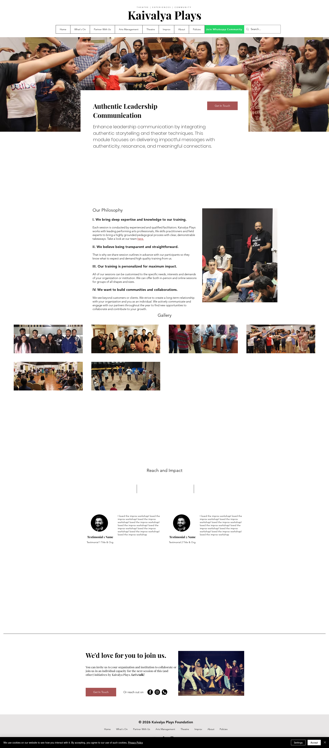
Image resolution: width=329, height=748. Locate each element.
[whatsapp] (164, 692)
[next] (309, 359)
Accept (314, 742)
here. (140, 238)
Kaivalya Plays (164, 14)
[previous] (20, 359)
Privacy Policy (135, 742)
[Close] (325, 742)
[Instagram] (157, 692)
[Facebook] (150, 692)
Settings (298, 742)
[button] (102, 29)
